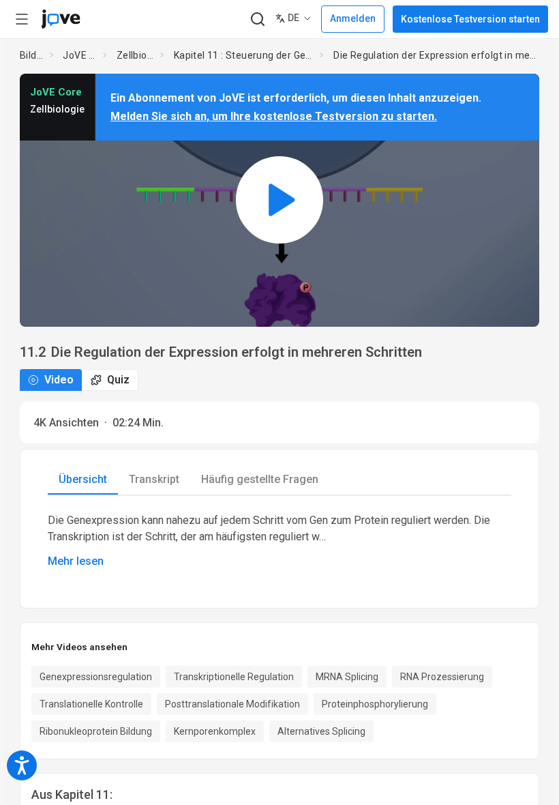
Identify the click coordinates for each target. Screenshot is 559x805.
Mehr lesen (76, 561)
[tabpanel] (279, 541)
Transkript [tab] (154, 479)
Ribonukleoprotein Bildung (96, 731)
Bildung (32, 55)
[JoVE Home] (60, 19)
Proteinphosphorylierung (375, 704)
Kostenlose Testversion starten (470, 19)
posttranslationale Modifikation (232, 704)
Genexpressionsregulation (96, 676)
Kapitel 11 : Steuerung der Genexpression (244, 55)
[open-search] (257, 19)
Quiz (118, 379)
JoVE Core (80, 55)
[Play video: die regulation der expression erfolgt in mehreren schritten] (279, 200)
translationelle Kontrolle (91, 704)
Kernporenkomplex (215, 731)
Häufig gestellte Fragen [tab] (259, 479)
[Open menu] (22, 19)
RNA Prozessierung (442, 676)
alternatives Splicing (321, 731)
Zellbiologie (136, 55)
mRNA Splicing (347, 676)
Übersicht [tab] (83, 479)
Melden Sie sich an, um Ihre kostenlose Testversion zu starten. (273, 116)
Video (59, 379)
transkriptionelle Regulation (234, 676)
